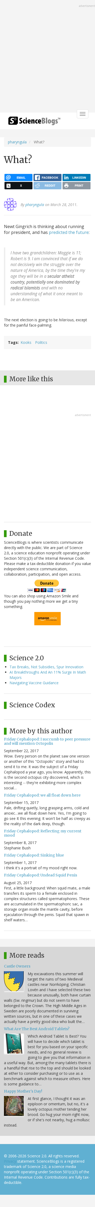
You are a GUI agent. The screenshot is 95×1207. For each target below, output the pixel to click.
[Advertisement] (47, 57)
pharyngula (17, 141)
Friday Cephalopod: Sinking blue (34, 855)
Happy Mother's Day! (23, 1091)
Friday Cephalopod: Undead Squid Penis (40, 875)
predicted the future (69, 232)
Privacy (10, 1161)
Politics (41, 342)
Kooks (26, 342)
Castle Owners (17, 966)
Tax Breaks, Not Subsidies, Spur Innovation (46, 666)
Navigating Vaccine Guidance (34, 682)
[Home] (34, 122)
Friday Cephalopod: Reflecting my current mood (42, 833)
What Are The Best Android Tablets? (36, 1028)
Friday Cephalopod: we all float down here (42, 795)
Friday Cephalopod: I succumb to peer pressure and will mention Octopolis (47, 741)
